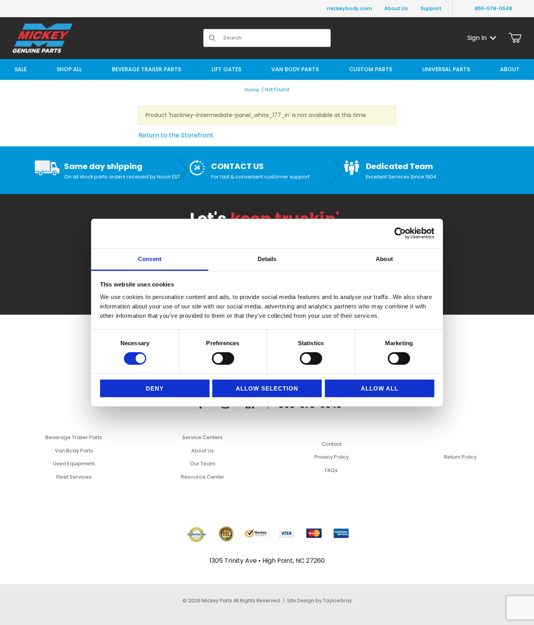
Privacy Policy (331, 457)
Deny (155, 388)
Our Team (202, 463)
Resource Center (202, 477)
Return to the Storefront (175, 135)
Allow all (379, 388)
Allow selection (267, 388)
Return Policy (460, 457)
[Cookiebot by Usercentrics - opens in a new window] (400, 233)
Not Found (277, 89)
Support (430, 8)
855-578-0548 (493, 8)
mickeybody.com (349, 8)
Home (252, 89)
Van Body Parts (74, 450)
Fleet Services (73, 477)
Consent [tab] (149, 258)
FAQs (331, 470)
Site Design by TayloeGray (319, 600)
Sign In (477, 37)
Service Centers (202, 437)
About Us (396, 8)
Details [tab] (267, 258)
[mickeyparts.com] (43, 37)
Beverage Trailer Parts (73, 437)
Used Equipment (74, 463)
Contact (331, 444)
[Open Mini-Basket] (515, 38)
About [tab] (384, 258)
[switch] (223, 358)
